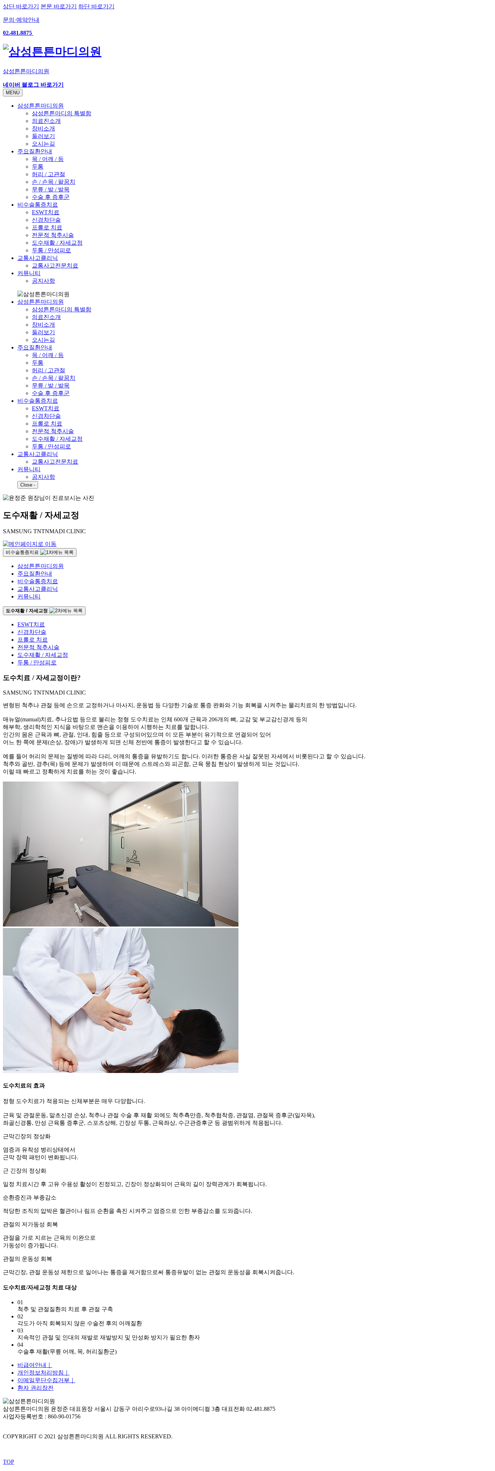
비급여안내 (34, 1365)
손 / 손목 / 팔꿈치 (53, 182)
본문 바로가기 (59, 6)
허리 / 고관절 (48, 174)
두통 (37, 166)
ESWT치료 (45, 212)
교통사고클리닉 (37, 258)
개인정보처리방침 (43, 1373)
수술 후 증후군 (51, 197)
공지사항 (43, 281)
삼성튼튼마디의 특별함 (61, 113)
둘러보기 (43, 136)
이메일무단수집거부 (46, 1380)
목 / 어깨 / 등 (48, 159)
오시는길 (43, 144)
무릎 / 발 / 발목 (51, 189)
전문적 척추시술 (53, 235)
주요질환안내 (34, 151)
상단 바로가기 (21, 6)
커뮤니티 (29, 273)
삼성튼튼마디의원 (40, 106)
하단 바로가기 (96, 6)
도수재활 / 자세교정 (57, 243)
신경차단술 (46, 220)
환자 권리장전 (35, 1388)
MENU (13, 92)
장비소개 (43, 128)
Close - (27, 485)
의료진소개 (46, 121)
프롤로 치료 (47, 227)
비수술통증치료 (37, 205)
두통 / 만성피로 (51, 250)
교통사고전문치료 (55, 265)
